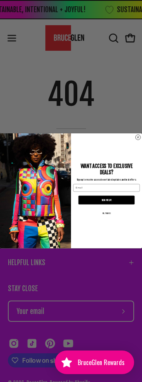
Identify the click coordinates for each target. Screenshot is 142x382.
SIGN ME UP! (106, 200)
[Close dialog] (137, 137)
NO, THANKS (106, 214)
